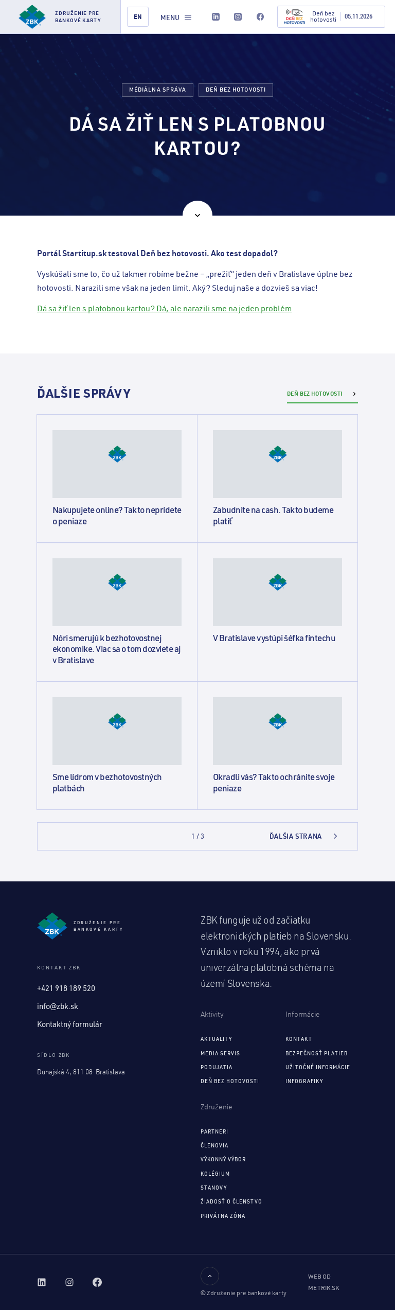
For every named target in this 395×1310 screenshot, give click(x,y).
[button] (176, 17)
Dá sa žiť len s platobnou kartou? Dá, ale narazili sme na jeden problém (164, 308)
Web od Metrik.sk (323, 1281)
